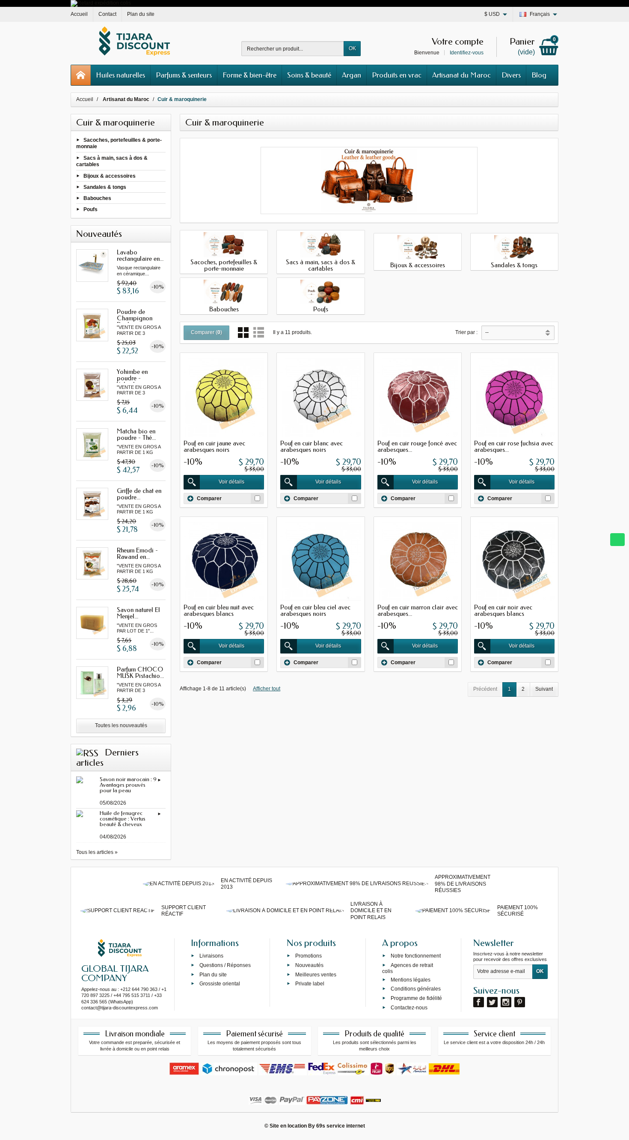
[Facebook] (478, 1002)
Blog (538, 75)
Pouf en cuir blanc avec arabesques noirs (311, 446)
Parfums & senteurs (184, 75)
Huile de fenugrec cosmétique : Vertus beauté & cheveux (122, 818)
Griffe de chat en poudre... (139, 494)
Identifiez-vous (467, 52)
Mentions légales (410, 979)
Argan (351, 75)
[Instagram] (506, 1002)
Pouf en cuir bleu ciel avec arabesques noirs (315, 610)
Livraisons (211, 956)
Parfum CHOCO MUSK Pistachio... (140, 672)
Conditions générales (416, 989)
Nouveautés (309, 965)
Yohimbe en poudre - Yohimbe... (132, 378)
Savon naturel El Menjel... (138, 613)
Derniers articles (107, 757)
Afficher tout (266, 689)
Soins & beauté (309, 75)
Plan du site (213, 974)
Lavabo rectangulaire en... (140, 255)
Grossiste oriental (219, 984)
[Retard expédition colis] (101, 3)
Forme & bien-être (249, 75)
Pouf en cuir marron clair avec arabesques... (417, 610)
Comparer (209, 498)
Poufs (90, 209)
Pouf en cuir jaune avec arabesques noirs (214, 446)
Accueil (84, 99)
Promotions (308, 956)
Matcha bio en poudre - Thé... (136, 434)
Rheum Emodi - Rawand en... (137, 553)
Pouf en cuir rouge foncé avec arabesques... (417, 446)
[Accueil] (81, 75)
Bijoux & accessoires (109, 176)
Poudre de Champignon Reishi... (134, 318)
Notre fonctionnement (416, 956)
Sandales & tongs (104, 187)
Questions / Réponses (225, 965)
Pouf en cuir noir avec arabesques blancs (503, 610)
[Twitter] (492, 1002)
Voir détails (231, 482)
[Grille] (243, 332)
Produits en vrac (396, 75)
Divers (511, 75)
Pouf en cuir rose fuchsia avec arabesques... (513, 446)
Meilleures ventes (315, 974)
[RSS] (87, 752)
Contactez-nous (409, 1008)
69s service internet (340, 1126)
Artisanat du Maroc (461, 75)
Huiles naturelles (120, 75)
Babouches (97, 198)
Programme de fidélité (416, 998)
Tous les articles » (97, 852)
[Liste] (259, 332)
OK (352, 48)
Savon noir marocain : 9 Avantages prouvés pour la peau (128, 785)
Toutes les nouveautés (121, 725)
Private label (309, 984)
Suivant (544, 689)
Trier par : (466, 332)
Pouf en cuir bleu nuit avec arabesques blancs (219, 610)
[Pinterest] (519, 1002)
